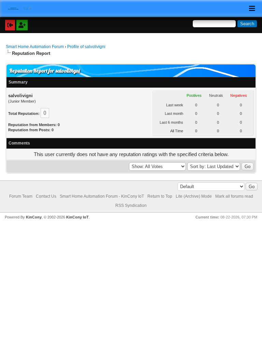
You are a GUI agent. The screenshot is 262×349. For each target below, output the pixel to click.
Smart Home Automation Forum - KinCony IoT (102, 196)
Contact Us (46, 196)
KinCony (34, 217)
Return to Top (159, 196)
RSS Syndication (131, 205)
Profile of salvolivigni (86, 46)
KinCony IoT (77, 217)
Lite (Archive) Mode (194, 196)
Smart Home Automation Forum (35, 46)
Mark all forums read (234, 196)
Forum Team (20, 196)
